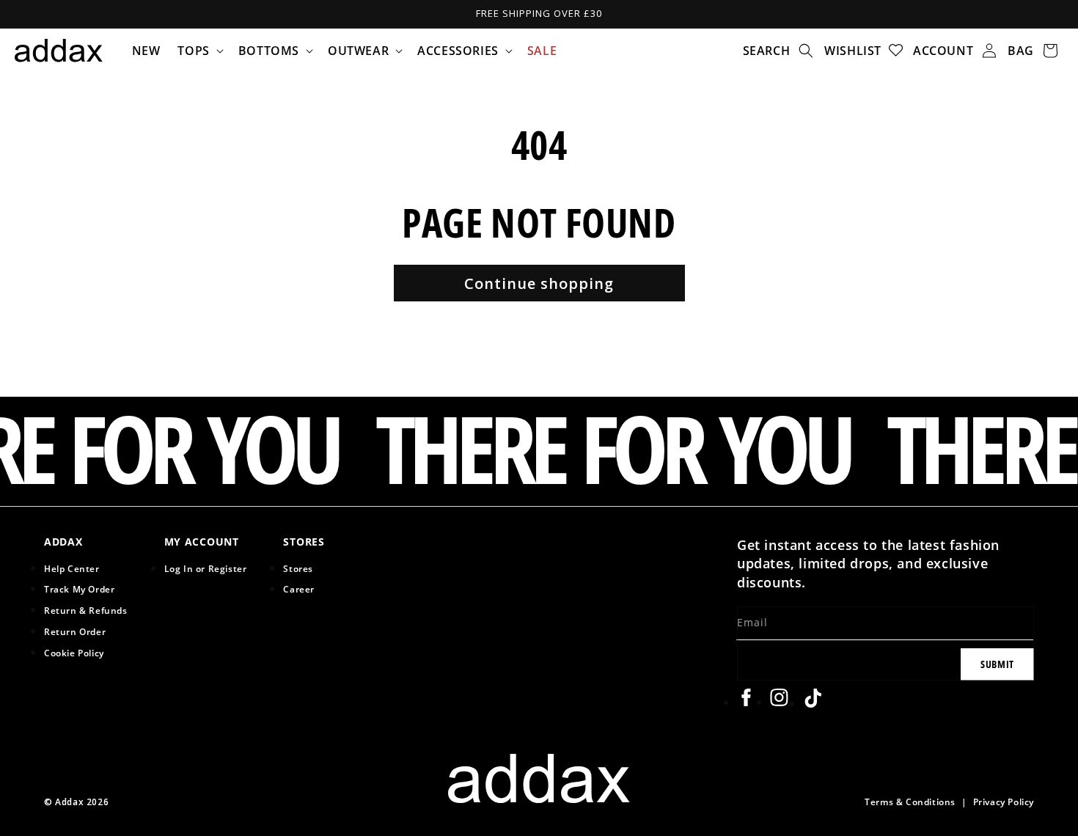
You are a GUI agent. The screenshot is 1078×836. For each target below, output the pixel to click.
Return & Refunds (86, 610)
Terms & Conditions (910, 801)
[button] (199, 50)
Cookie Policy (74, 653)
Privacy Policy (1003, 801)
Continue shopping (539, 283)
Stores (298, 568)
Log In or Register (205, 568)
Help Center (72, 568)
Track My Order (79, 589)
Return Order (75, 631)
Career (299, 589)
